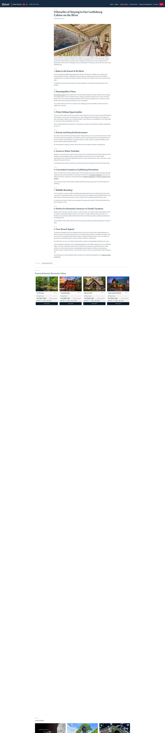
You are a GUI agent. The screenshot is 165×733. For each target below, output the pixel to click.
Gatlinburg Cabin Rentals (47, 263)
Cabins (116, 4)
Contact (155, 4)
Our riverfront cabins (59, 94)
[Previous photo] (37, 284)
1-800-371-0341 (34, 4)
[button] (24, 4)
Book (161, 4)
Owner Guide (133, 4)
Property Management (145, 4)
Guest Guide (124, 4)
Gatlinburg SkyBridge (89, 176)
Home (111, 4)
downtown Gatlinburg (96, 175)
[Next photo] (56, 284)
